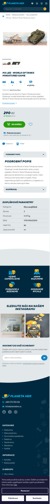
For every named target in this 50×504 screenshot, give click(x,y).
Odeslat (44, 357)
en (25, 225)
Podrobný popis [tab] (13, 154)
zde (15, 485)
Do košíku (17, 124)
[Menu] (46, 3)
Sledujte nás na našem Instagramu (25, 307)
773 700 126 (12, 402)
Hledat (44, 9)
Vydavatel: (11, 90)
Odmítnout (13, 498)
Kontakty (7, 459)
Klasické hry (8, 445)
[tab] (25, 190)
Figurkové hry (9, 442)
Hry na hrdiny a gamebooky (13, 436)
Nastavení (25, 491)
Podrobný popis (8, 103)
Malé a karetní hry (10, 433)
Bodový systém (9, 463)
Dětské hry (8, 439)
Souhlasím (37, 498)
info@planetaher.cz (13, 406)
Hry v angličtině (30, 207)
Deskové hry (8, 430)
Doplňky (7, 448)
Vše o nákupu (9, 474)
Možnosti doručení (14, 133)
